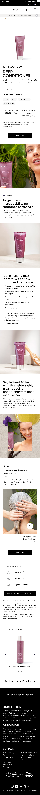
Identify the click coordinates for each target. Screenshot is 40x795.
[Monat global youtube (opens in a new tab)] (20, 786)
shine (14, 99)
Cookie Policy (8, 757)
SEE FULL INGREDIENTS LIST (20, 593)
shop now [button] (20, 135)
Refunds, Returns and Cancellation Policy (27, 757)
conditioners (9, 104)
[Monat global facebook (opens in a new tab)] (16, 786)
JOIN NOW (5, 1)
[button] (35, 4)
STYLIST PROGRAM (30, 1)
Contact (6, 767)
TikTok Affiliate (6, 4)
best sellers (24, 99)
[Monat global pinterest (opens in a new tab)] (24, 786)
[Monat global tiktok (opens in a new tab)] (28, 786)
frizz (6, 99)
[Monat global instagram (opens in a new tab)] (11, 786)
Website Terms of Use (29, 752)
